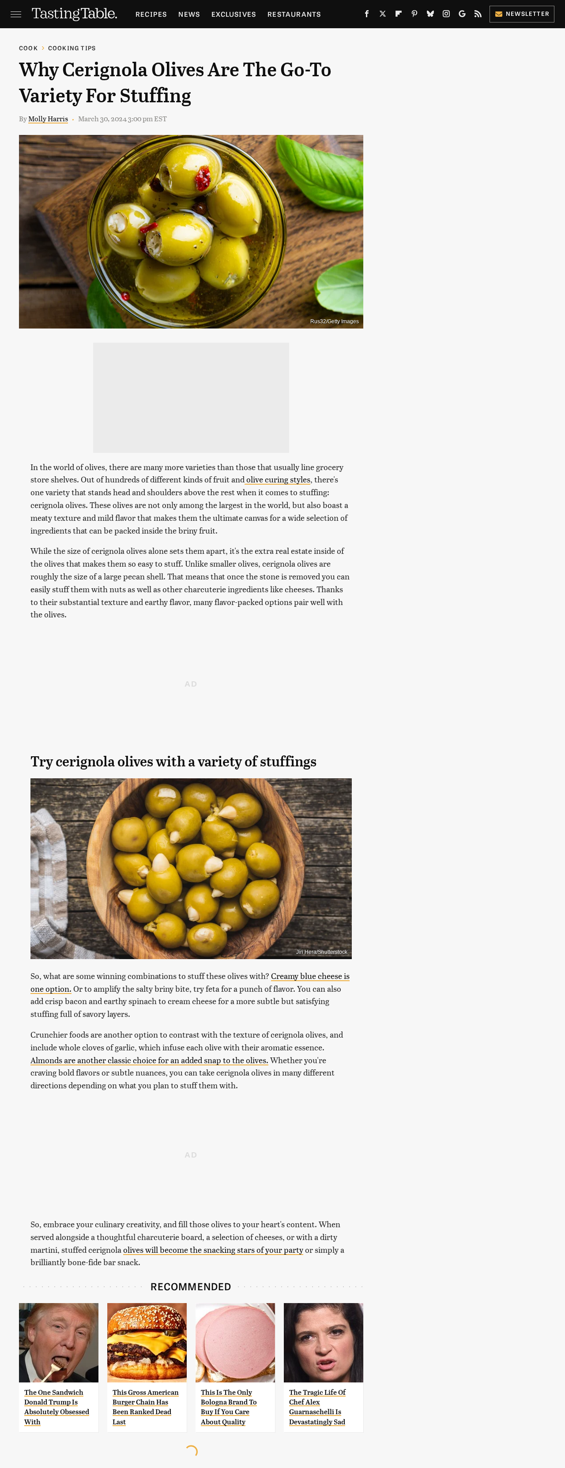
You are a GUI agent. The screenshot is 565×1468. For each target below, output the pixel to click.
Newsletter (528, 13)
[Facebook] (366, 15)
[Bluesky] (430, 15)
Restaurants (294, 14)
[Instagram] (446, 15)
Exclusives (233, 14)
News (189, 14)
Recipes (151, 14)
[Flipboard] (398, 15)
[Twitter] (382, 15)
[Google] (462, 15)
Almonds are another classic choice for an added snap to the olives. (149, 1059)
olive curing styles (277, 479)
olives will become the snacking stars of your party (213, 1249)
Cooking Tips (72, 48)
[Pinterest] (414, 15)
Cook (28, 48)
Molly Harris (48, 118)
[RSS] (478, 15)
